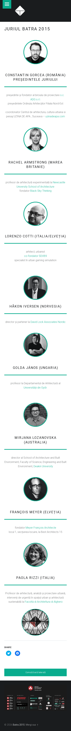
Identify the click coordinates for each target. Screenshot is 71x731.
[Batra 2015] (20, 10)
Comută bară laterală (35, 672)
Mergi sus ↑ (32, 724)
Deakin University (43, 466)
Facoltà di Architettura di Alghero (44, 601)
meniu (7, 4)
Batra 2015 (19, 724)
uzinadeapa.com (55, 116)
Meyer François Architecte (41, 527)
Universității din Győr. (35, 387)
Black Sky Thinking (41, 190)
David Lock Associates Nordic (48, 322)
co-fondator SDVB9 (35, 256)
